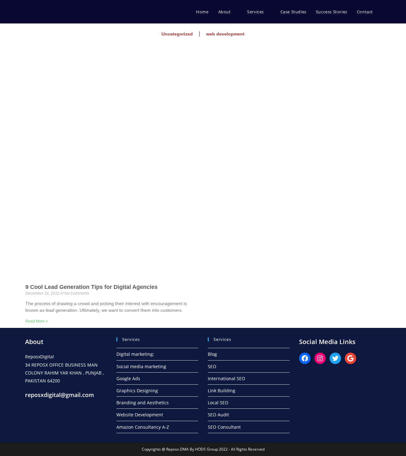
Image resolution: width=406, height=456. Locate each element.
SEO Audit (218, 415)
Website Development (139, 415)
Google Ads (128, 378)
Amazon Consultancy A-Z (142, 427)
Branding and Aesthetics (142, 403)
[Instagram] (320, 358)
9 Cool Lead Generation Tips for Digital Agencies (91, 287)
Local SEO (218, 403)
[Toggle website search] (384, 11)
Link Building (221, 391)
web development (225, 33)
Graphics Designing (137, 391)
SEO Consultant (224, 427)
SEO (212, 366)
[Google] (350, 358)
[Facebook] (305, 358)
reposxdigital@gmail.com (59, 395)
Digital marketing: (135, 354)
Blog (212, 354)
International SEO (226, 378)
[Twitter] (335, 358)
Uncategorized (177, 33)
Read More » (36, 321)
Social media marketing (141, 366)
